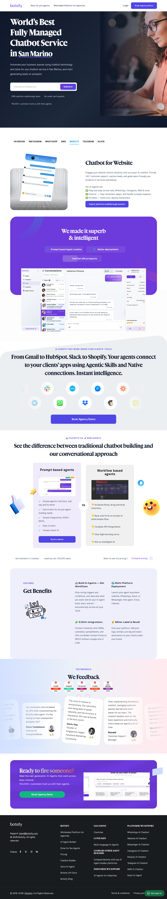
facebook (19, 141)
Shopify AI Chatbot (136, 857)
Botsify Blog (66, 879)
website (74, 141)
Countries (98, 832)
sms (63, 141)
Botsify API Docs (68, 872)
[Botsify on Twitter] (26, 851)
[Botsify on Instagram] (31, 851)
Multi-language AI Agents (106, 844)
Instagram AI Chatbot (137, 850)
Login (125, 5)
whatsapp (51, 141)
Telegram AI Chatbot (137, 863)
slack (101, 141)
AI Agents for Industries (105, 875)
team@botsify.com (28, 833)
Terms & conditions (120, 893)
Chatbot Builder (68, 860)
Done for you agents (40, 5)
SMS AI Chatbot (135, 869)
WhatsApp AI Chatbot (138, 832)
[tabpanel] (83, 179)
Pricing (63, 854)
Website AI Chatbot (137, 838)
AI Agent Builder (68, 842)
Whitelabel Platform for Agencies (69, 5)
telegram (88, 141)
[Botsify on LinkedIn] (37, 851)
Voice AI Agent (67, 866)
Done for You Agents (70, 848)
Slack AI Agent (134, 875)
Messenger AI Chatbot (138, 844)
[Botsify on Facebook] (20, 851)
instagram (35, 141)
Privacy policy (140, 893)
